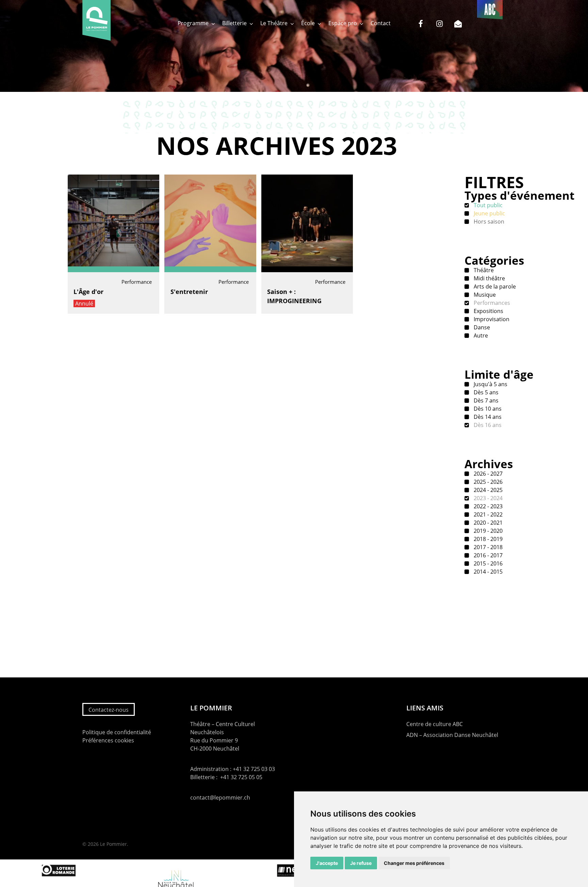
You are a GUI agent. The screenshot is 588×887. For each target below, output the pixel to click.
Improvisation (490, 319)
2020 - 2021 (487, 522)
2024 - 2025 (487, 490)
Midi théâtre (488, 278)
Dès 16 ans (487, 425)
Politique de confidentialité (116, 732)
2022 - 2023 (487, 506)
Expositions (487, 311)
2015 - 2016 (487, 563)
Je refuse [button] (361, 863)
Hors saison (488, 221)
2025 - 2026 (487, 482)
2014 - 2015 (487, 571)
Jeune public (488, 213)
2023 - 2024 (487, 498)
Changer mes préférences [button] (414, 863)
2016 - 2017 (487, 555)
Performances (491, 303)
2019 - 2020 (487, 531)
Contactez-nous (108, 709)
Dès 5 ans (485, 392)
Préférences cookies (108, 740)
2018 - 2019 (487, 539)
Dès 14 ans (487, 417)
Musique (484, 294)
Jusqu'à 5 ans (489, 384)
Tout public (487, 205)
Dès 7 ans (485, 400)
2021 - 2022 (487, 514)
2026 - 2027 (487, 473)
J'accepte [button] (327, 863)
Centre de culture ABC (434, 724)
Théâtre (483, 270)
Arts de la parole (494, 286)
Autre (480, 335)
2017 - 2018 (487, 547)
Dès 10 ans (487, 408)
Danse (481, 327)
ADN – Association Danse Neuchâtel (452, 735)
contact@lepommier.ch (220, 797)
